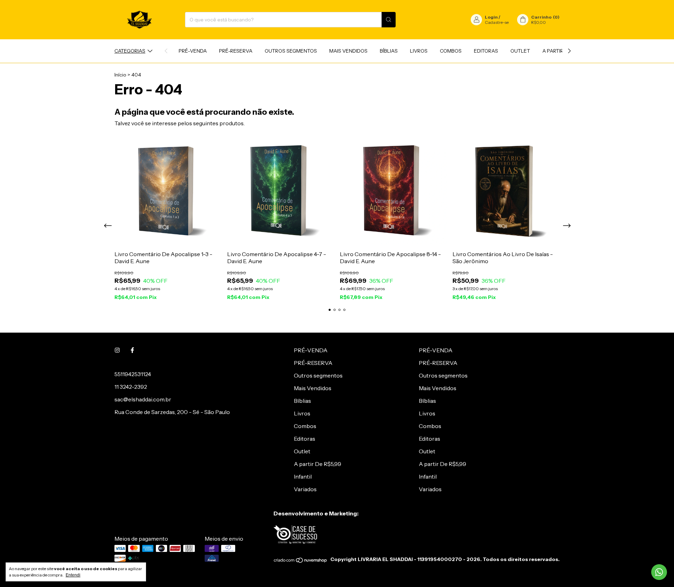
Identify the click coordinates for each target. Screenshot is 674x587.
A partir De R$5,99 (317, 463)
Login (491, 17)
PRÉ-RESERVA (235, 51)
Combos (451, 51)
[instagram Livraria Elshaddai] (117, 350)
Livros (419, 51)
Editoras (486, 51)
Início (120, 75)
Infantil (303, 476)
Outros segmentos (291, 51)
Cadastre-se (497, 22)
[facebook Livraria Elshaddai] (132, 350)
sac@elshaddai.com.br (142, 399)
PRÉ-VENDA (193, 51)
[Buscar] (389, 19)
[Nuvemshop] (300, 561)
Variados (305, 489)
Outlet (520, 51)
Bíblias (389, 51)
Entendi (73, 575)
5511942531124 (132, 374)
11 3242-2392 (130, 386)
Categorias (129, 51)
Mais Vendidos (348, 51)
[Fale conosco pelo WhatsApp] (659, 572)
